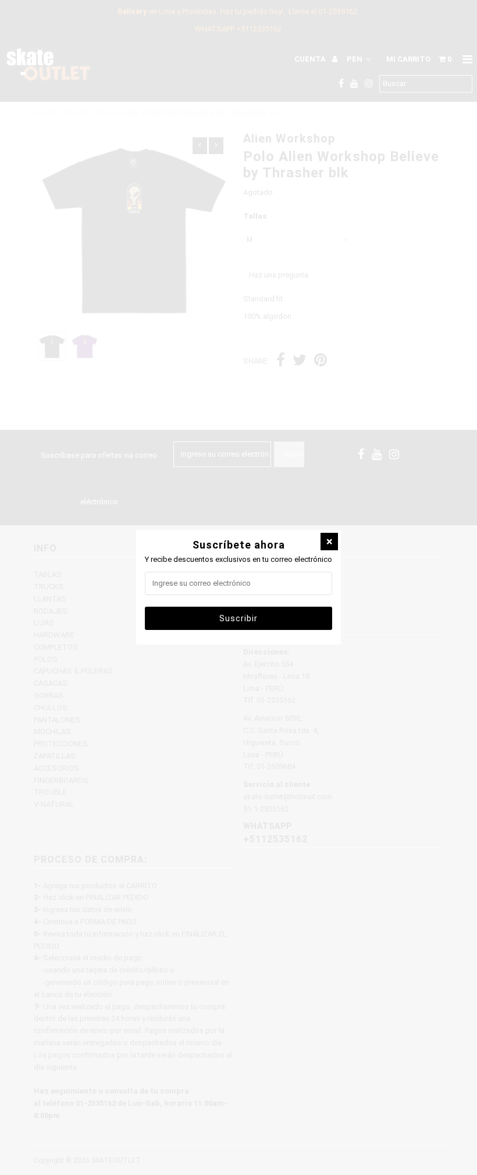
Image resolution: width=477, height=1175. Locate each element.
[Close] (329, 541)
